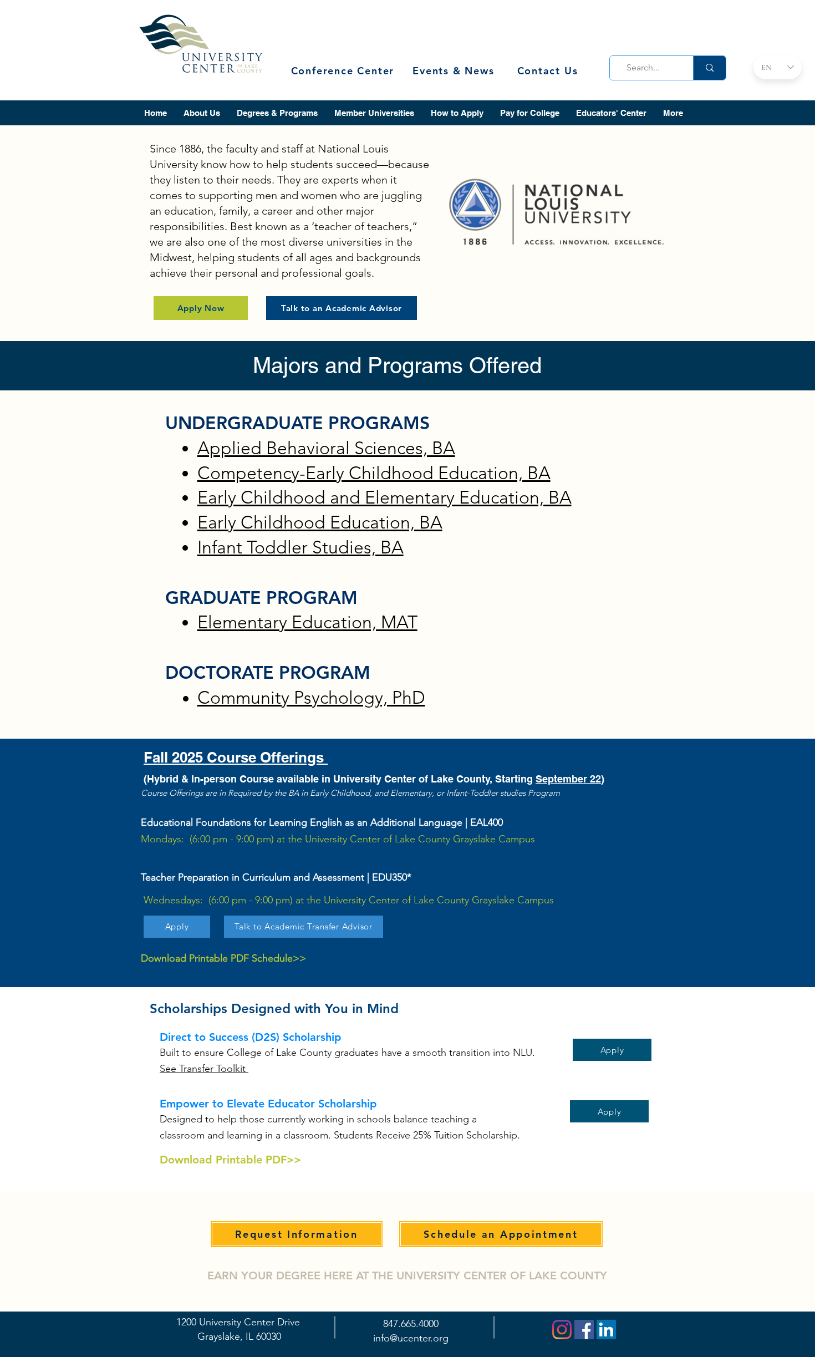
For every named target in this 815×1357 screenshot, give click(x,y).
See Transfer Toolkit (204, 1069)
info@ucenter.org (411, 1338)
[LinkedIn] (606, 1329)
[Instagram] (562, 1329)
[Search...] (709, 68)
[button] (201, 112)
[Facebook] (584, 1329)
